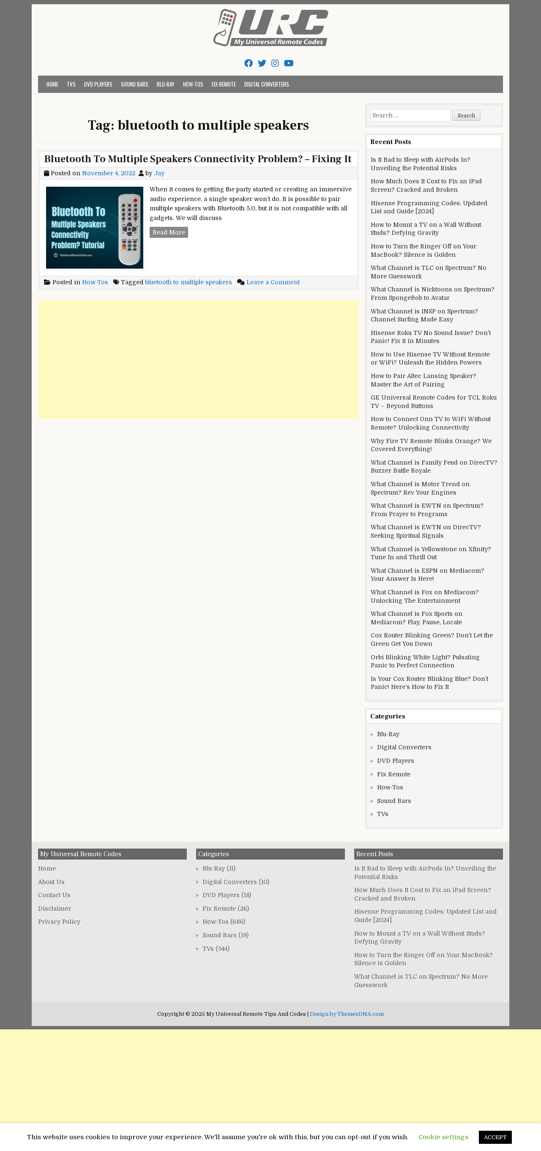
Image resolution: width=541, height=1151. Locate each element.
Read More (170, 233)
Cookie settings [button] (443, 1137)
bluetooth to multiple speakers (188, 282)
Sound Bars (134, 84)
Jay (159, 173)
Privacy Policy (59, 921)
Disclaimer (54, 908)
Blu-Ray (166, 84)
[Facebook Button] (248, 63)
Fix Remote (224, 84)
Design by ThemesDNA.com (347, 1014)
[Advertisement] (198, 359)
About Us (51, 882)
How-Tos (193, 84)
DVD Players (98, 84)
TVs (71, 84)
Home (52, 84)
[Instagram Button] (275, 63)
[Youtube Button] (289, 63)
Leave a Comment (273, 282)
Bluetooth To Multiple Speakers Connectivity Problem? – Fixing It (198, 159)
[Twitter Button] (262, 63)
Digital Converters (266, 84)
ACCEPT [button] (495, 1137)
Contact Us (54, 895)
